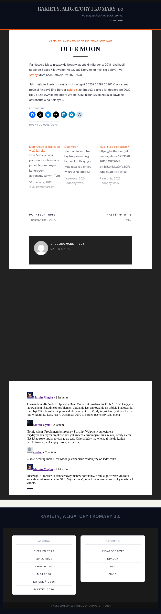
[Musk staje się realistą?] (117, 166)
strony (33, 75)
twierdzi (72, 89)
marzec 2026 (44, 589)
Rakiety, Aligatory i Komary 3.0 (80, 8)
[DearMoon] (82, 166)
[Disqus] (80, 328)
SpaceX (112, 558)
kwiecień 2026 (44, 581)
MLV (129, 219)
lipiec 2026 (44, 558)
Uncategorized (101, 40)
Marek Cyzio (80, 40)
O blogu (116, 20)
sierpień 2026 (44, 551)
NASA (113, 574)
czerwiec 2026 (44, 566)
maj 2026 (44, 574)
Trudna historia (42, 219)
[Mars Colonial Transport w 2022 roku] (46, 168)
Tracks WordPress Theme (66, 606)
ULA (113, 566)
